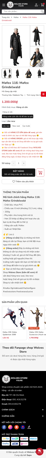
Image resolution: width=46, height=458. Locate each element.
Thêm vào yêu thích (25, 181)
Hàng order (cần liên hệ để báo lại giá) (18, 116)
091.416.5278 (19, 399)
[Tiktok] (29, 427)
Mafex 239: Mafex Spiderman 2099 (10, 333)
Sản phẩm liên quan (14, 302)
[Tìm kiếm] (42, 11)
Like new (6, 126)
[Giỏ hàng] (42, 5)
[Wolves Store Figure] (17, 4)
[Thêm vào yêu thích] (23, 320)
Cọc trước (26, 126)
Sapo (29, 455)
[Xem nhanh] (23, 315)
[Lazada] (23, 427)
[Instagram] (10, 427)
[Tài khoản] (37, 5)
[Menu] (4, 5)
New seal (16, 126)
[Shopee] (16, 427)
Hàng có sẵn (8, 112)
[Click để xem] (23, 46)
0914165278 (14, 404)
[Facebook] (4, 427)
